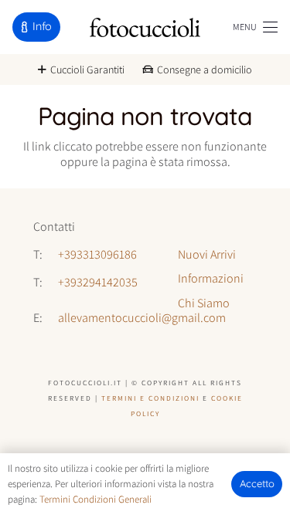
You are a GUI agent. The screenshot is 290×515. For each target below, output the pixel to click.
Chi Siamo (204, 303)
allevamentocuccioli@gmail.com (142, 318)
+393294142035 (98, 282)
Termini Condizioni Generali (95, 499)
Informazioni (211, 278)
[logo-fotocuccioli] (145, 27)
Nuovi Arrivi (207, 254)
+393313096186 (97, 254)
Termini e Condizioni (150, 398)
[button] (255, 27)
